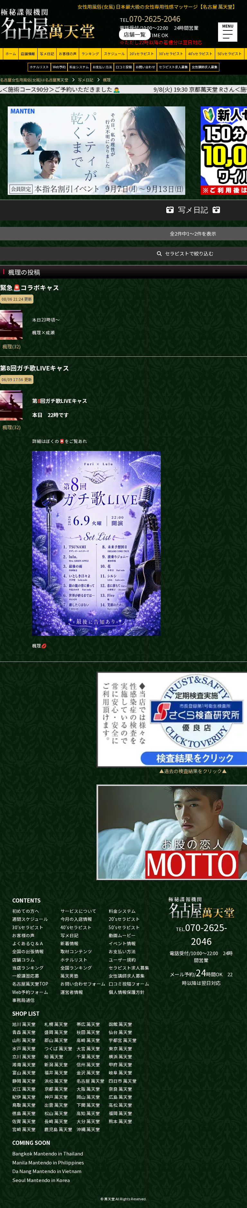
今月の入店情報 (76, 919)
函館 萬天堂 (120, 1024)
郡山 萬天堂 (56, 1040)
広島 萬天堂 (120, 1097)
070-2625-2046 (154, 18)
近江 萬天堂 (24, 1089)
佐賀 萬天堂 (24, 1121)
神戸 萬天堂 (56, 1097)
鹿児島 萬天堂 (58, 1129)
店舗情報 (28, 53)
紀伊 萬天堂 (24, 1097)
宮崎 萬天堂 (24, 1129)
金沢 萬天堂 (88, 1072)
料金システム (79, 66)
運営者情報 (71, 992)
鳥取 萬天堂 (24, 1105)
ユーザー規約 (122, 959)
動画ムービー (122, 935)
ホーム (10, 53)
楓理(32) (11, 346)
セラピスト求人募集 (173, 66)
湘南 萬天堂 (24, 1064)
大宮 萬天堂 (88, 1048)
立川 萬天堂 (24, 1056)
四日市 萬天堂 (123, 1081)
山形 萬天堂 (24, 1040)
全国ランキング (76, 967)
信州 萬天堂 (88, 1064)
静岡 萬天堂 (24, 1081)
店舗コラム (23, 959)
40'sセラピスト (200, 53)
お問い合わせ (145, 66)
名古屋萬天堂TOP (30, 983)
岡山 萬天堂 (88, 1097)
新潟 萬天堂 (56, 1064)
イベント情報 (122, 943)
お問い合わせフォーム (82, 983)
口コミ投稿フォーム (129, 983)
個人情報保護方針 (127, 992)
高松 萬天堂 (120, 1105)
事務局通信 (23, 1000)
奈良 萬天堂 (120, 1089)
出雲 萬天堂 (56, 1105)
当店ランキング (28, 967)
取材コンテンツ (76, 951)
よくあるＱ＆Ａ (28, 943)
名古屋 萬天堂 (91, 1081)
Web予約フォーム (30, 992)
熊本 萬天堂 (120, 1121)
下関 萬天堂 (88, 1105)
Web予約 (59, 66)
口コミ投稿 (124, 66)
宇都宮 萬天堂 (123, 1040)
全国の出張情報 (28, 951)
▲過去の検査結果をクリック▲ (193, 771)
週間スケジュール (30, 919)
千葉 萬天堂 (88, 1056)
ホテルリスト (39, 66)
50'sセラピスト (229, 53)
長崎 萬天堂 (56, 1121)
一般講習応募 (25, 975)
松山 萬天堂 (56, 1113)
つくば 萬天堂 (58, 1048)
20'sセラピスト (142, 53)
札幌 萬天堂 (56, 1024)
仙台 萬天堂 (120, 1032)
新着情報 (69, 943)
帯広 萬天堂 (88, 1024)
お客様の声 (68, 53)
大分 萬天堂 (88, 1121)
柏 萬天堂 (53, 1056)
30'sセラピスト (171, 53)
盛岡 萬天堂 (56, 1032)
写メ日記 (47, 53)
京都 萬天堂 (56, 1089)
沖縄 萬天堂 (88, 1129)
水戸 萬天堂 (24, 1048)
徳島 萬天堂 (24, 1113)
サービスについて (78, 911)
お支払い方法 (102, 66)
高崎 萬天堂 (88, 1040)
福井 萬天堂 (56, 1072)
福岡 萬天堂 (120, 1113)
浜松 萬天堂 (56, 1081)
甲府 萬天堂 (120, 1064)
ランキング (90, 53)
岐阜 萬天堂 (120, 1072)
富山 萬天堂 (24, 1072)
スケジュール (114, 53)
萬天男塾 (69, 975)
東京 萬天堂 (120, 1048)
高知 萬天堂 (88, 1113)
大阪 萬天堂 (88, 1089)
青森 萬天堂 (24, 1032)
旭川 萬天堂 (24, 1024)
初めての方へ (25, 911)
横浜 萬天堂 (120, 1056)
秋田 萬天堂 (88, 1032)
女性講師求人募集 (204, 66)
